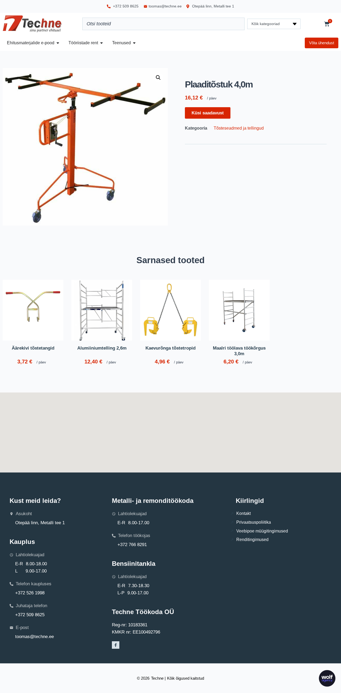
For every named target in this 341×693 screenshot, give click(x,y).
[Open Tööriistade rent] (101, 43)
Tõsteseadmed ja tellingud (239, 128)
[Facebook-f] (115, 645)
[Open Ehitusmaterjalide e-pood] (58, 43)
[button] (158, 77)
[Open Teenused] (134, 43)
